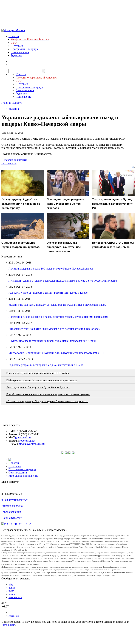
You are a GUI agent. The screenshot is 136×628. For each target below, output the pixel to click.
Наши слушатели (11, 517)
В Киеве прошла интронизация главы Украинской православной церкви (52, 340)
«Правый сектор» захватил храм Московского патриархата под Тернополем (54, 328)
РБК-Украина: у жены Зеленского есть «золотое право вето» (41, 380)
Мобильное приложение (23, 475)
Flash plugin (8, 624)
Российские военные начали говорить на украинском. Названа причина (48, 394)
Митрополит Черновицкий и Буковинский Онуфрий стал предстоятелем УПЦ (56, 352)
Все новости (8, 163)
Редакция (16, 55)
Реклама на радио (12, 505)
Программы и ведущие (24, 49)
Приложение (23, 96)
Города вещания (11, 511)
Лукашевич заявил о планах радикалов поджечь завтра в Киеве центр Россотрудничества (62, 280)
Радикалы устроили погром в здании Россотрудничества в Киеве (47, 292)
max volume (15, 597)
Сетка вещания (20, 52)
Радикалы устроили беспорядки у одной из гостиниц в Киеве (45, 364)
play (10, 584)
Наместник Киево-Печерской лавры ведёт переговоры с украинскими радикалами (58, 316)
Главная (6, 102)
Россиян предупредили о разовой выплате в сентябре (38, 373)
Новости (13, 36)
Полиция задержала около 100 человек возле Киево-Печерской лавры (50, 268)
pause (11, 587)
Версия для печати (15, 159)
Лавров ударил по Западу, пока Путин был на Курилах (38, 387)
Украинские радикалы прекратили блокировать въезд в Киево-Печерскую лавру (57, 304)
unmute (12, 594)
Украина (13, 108)
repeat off (13, 615)
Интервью (17, 45)
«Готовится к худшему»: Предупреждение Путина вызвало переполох (47, 401)
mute (11, 590)
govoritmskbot (23, 437)
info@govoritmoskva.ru (31, 443)
